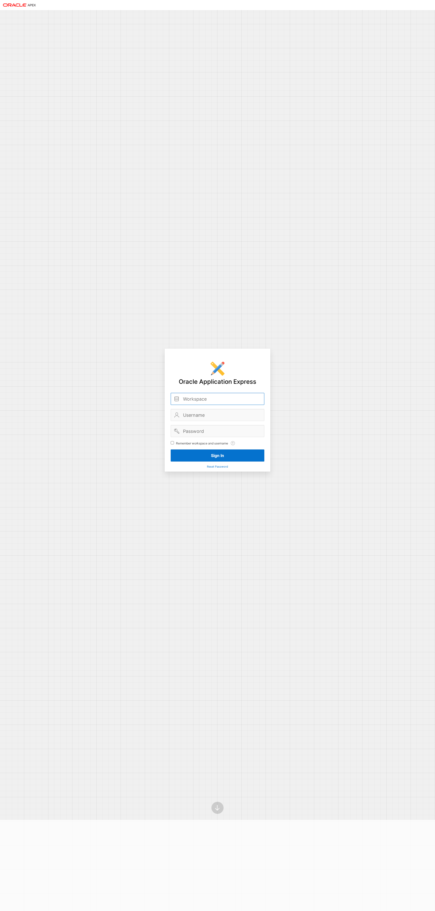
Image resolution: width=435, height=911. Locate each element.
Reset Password (217, 466)
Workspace (177, 399)
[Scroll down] (217, 808)
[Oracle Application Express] (19, 5)
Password (177, 431)
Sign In (217, 455)
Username (177, 415)
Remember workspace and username (202, 443)
